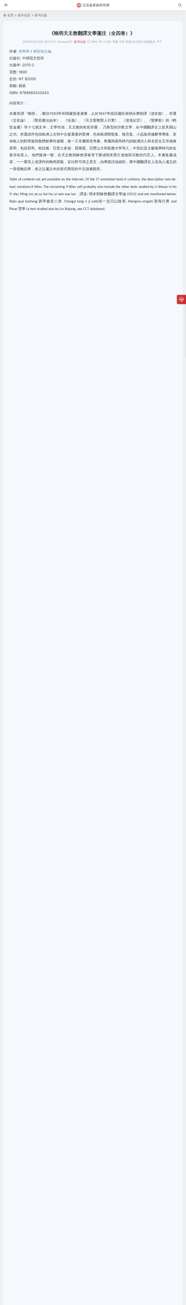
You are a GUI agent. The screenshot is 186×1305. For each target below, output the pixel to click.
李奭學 (24, 51)
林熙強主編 (42, 51)
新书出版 (40, 15)
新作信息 (24, 15)
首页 (10, 15)
